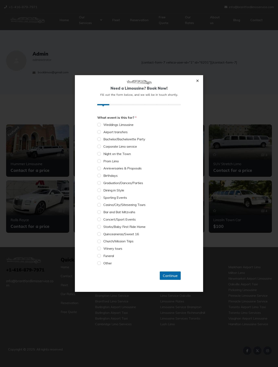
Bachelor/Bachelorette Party (124, 139)
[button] (197, 80)
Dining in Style (113, 190)
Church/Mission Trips (118, 241)
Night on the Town (117, 154)
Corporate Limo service (120, 146)
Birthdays (110, 176)
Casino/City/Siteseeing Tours (124, 205)
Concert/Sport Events (119, 219)
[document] (139, 183)
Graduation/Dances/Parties (123, 183)
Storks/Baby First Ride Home (124, 227)
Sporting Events (115, 198)
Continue (170, 276)
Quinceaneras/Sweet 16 (121, 234)
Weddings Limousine (118, 125)
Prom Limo (111, 161)
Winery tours (112, 248)
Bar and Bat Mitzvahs (119, 212)
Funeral (108, 256)
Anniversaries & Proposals (122, 168)
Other (107, 263)
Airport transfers (115, 132)
